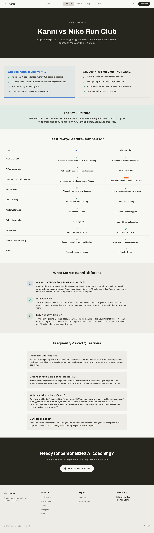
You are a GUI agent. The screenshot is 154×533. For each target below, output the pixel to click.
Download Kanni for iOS (79, 468)
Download (144, 4)
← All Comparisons (77, 23)
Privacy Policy (84, 501)
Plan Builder (46, 501)
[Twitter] (144, 526)
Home (49, 4)
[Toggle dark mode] (134, 4)
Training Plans (47, 497)
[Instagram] (149, 526)
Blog (88, 4)
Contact (97, 4)
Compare (68, 4)
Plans (58, 4)
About (79, 4)
